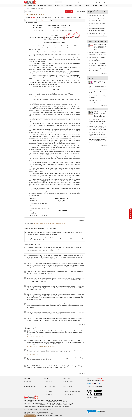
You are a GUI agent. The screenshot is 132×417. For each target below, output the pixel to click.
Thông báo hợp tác (69, 394)
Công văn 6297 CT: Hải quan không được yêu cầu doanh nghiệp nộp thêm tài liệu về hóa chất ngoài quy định (97, 121)
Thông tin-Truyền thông (38, 346)
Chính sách (35, 354)
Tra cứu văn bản (41, 5)
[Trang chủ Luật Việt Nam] (30, 2)
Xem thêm (81, 324)
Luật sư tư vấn (87, 5)
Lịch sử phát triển (29, 383)
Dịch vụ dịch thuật (49, 389)
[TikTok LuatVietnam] (95, 384)
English (93, 2)
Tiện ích (101, 5)
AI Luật (95, 5)
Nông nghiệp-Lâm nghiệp (38, 336)
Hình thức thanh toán (69, 383)
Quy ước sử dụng (68, 386)
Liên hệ (27, 389)
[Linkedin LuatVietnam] (100, 384)
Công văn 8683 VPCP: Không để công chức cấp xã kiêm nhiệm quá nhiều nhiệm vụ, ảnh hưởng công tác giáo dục (98, 128)
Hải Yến (82, 220)
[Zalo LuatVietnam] (90, 384)
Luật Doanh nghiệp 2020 (39, 415)
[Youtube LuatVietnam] (92, 384)
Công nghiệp (30, 354)
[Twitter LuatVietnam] (97, 384)
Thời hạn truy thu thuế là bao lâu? (96, 15)
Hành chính (29, 336)
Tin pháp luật (68, 5)
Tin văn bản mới (59, 5)
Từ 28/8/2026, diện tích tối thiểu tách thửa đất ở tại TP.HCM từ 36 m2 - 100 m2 (97, 141)
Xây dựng (29, 362)
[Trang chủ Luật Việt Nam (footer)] (31, 398)
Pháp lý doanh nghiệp (50, 386)
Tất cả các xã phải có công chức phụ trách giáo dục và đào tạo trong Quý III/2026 (97, 134)
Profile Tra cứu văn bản (31, 386)
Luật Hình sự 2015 (58, 415)
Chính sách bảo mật (69, 389)
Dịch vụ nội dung (48, 391)
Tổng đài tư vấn (48, 394)
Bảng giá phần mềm (69, 381)
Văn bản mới (31, 5)
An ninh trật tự (30, 369)
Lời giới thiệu (28, 381)
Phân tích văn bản (49, 383)
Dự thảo (50, 5)
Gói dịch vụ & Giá (83, 2)
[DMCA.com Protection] (101, 411)
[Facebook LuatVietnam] (87, 384)
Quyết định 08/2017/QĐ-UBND (41, 223)
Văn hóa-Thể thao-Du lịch (49, 346)
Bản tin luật (78, 5)
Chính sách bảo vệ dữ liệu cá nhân (72, 391)
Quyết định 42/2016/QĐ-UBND (57, 223)
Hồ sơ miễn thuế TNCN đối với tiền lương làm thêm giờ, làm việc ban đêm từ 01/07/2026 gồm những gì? (97, 59)
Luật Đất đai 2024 (49, 415)
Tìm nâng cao (81, 11)
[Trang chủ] (25, 5)
